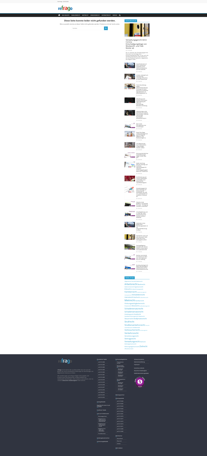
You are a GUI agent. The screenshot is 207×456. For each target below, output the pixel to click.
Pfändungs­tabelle (119, 398)
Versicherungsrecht (132, 336)
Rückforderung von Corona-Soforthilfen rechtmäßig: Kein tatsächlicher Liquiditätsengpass (141, 179)
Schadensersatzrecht (134, 311)
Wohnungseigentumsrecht (132, 346)
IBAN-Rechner (118, 436)
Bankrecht (141, 284)
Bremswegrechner (102, 416)
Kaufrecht (137, 297)
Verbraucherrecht (132, 330)
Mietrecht (85, 15)
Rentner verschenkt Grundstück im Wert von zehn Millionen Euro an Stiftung (141, 257)
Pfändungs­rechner (119, 395)
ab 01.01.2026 (101, 362)
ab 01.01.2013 (101, 397)
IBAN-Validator (119, 448)
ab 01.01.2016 (101, 389)
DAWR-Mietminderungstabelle (141, 373)
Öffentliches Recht (129, 348)
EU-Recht (133, 289)
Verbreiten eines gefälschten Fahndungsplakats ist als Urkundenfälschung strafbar (142, 226)
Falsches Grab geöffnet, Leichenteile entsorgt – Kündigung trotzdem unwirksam (142, 204)
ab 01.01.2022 (101, 372)
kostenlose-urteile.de (139, 368)
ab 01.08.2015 (101, 392)
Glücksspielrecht (128, 295)
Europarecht (139, 289)
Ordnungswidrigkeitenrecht (135, 303)
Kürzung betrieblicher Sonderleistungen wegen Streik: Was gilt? (142, 155)
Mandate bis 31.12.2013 (120, 389)
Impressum (137, 364)
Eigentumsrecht (138, 287)
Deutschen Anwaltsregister (69, 380)
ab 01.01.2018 (101, 384)
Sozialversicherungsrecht (131, 316)
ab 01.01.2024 (101, 367)
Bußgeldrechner (102, 420)
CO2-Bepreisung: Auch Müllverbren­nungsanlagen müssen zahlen (141, 145)
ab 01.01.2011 (120, 426)
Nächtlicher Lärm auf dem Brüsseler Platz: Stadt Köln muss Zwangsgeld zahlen (142, 238)
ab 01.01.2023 (101, 369)
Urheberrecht (136, 327)
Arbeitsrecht (131, 284)
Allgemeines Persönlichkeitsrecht (133, 281)
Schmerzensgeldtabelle (102, 441)
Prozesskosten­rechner (120, 362)
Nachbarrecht (139, 301)
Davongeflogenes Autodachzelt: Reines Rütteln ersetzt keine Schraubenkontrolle (142, 247)
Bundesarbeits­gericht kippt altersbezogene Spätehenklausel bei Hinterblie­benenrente (142, 267)
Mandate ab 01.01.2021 (120, 369)
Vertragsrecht (130, 338)
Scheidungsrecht (129, 314)
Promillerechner (102, 433)
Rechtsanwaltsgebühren (121, 359)
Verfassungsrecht (143, 330)
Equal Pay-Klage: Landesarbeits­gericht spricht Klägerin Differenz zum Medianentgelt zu (142, 135)
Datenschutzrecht (129, 287)
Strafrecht (129, 321)
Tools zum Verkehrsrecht (103, 413)
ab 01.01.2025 (101, 364)
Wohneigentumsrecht (130, 344)
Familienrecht (75, 15)
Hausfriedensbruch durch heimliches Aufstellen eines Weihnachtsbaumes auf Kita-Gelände (141, 66)
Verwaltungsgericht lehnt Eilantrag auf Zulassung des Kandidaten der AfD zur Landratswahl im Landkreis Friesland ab (141, 192)
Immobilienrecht (138, 295)
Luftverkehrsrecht (144, 297)
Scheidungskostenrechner (103, 438)
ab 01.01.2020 (101, 377)
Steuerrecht (129, 318)
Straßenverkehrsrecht (135, 325)
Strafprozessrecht (140, 318)
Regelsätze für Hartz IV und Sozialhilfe (103, 406)
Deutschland (120, 438)
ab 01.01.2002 (120, 431)
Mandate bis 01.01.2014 (120, 386)
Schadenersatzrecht (134, 308)
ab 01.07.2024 (120, 406)
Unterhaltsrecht (128, 327)
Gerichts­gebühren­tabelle (121, 380)
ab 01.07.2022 (120, 411)
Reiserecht (135, 306)
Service (115, 15)
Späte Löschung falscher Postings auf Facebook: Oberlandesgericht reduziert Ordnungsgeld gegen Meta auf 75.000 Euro (142, 167)
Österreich (119, 441)
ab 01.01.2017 (101, 387)
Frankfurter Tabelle (101, 410)
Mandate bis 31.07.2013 (120, 376)
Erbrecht (128, 289)
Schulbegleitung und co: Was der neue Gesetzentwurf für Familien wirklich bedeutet (142, 214)
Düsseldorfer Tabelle (102, 359)
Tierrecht (147, 325)
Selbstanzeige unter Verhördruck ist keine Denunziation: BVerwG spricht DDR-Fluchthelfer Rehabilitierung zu (142, 115)
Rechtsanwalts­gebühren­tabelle (120, 366)
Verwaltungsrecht (132, 341)
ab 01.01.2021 (101, 374)
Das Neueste (65, 15)
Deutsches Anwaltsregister (140, 370)
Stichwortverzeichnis (139, 359)
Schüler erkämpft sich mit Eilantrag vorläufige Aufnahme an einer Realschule (142, 77)
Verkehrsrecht (95, 15)
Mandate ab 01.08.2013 (120, 372)
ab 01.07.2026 (120, 401)
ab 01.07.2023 (120, 408)
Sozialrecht (137, 314)
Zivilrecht (143, 346)
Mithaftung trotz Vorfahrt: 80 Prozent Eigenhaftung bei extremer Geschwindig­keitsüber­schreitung (141, 102)
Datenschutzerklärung (139, 362)
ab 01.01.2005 (120, 429)
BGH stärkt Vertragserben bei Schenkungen (141, 125)
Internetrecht (106, 15)
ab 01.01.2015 (101, 395)
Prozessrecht (128, 306)
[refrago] (59, 15)
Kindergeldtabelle (101, 402)
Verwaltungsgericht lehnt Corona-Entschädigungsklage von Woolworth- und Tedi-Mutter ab (136, 44)
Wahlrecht (143, 342)
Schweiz (119, 443)
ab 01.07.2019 (101, 379)
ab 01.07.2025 (120, 403)
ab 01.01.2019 (101, 382)
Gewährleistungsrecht (141, 292)
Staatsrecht (142, 316)
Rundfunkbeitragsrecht (144, 306)
